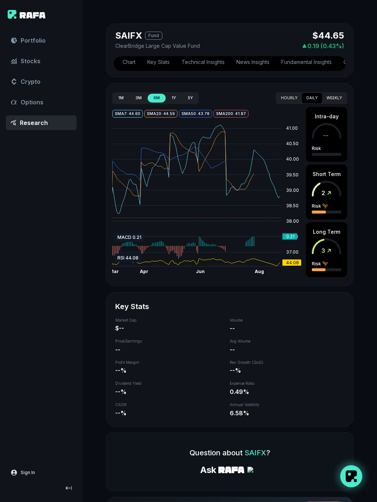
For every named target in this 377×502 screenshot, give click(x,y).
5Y (190, 98)
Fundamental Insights (306, 62)
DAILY (312, 98)
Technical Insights (203, 62)
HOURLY (289, 98)
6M (157, 98)
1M (121, 98)
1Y (174, 98)
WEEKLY (334, 98)
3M (138, 98)
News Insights (252, 62)
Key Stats (158, 62)
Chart (129, 62)
